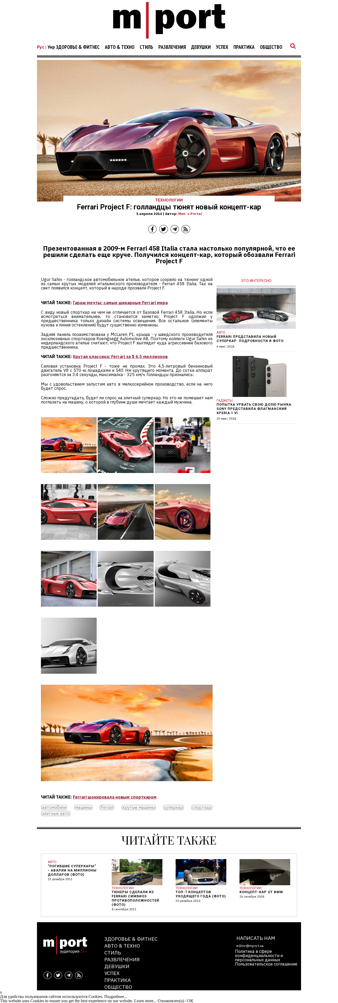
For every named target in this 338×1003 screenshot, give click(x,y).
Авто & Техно (119, 47)
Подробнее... (115, 996)
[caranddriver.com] (182, 476)
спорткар (202, 807)
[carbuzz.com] (182, 610)
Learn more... (145, 1001)
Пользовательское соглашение (266, 964)
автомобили (54, 807)
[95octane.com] (69, 677)
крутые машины (139, 807)
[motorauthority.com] (182, 543)
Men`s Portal (190, 213)
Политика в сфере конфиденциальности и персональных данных (259, 955)
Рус (40, 47)
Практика (244, 47)
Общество (271, 47)
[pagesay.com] (69, 476)
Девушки (201, 47)
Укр (51, 47)
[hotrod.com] (125, 476)
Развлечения (172, 47)
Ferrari (107, 807)
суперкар (173, 807)
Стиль (146, 47)
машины (83, 807)
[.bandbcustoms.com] (69, 543)
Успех (222, 47)
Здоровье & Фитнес (78, 47)
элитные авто (55, 813)
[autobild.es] (125, 543)
